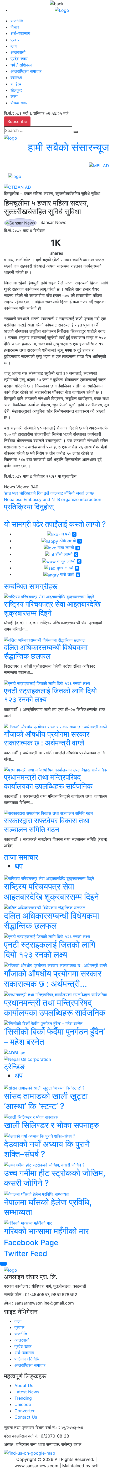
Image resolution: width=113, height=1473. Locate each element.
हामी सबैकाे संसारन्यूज (68, 147)
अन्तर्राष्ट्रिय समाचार (26, 71)
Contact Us (25, 1417)
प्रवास (15, 39)
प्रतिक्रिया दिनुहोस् (29, 506)
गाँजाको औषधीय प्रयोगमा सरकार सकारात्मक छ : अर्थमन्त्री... (52, 978)
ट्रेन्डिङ (14, 1066)
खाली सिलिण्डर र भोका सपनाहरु (51, 1125)
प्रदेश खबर (19, 58)
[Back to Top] (3, 1264)
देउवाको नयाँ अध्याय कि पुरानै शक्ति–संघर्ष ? (47, 1149)
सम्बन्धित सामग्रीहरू (30, 586)
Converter (24, 1410)
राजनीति (17, 20)
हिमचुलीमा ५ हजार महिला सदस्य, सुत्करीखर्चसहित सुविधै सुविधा (52, 193)
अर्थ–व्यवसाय (20, 33)
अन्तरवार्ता (18, 52)
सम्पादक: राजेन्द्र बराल (63, 1444)
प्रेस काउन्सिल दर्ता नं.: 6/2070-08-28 (36, 1436)
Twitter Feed (25, 1253)
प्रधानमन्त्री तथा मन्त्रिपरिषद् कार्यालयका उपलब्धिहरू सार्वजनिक (48, 782)
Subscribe (17, 121)
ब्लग (14, 46)
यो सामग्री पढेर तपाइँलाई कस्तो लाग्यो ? (55, 524)
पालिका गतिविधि (26, 1359)
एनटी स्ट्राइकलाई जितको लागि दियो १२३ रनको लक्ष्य (50, 695)
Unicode (22, 1404)
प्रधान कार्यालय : (17, 1286)
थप (18, 866)
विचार (15, 27)
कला (14, 96)
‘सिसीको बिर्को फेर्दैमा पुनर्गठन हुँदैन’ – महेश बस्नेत (54, 1036)
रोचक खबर (19, 102)
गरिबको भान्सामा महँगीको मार (46, 1231)
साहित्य (16, 83)
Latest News (26, 1391)
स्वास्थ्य (16, 77)
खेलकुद (16, 90)
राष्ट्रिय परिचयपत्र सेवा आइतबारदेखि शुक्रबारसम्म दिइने (52, 608)
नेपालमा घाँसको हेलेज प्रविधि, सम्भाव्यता (48, 1207)
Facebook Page (31, 1242)
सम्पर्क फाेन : (14, 1294)
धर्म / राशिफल (21, 65)
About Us (23, 1385)
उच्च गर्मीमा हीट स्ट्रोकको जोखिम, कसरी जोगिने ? (54, 1178)
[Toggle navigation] (39, 176)
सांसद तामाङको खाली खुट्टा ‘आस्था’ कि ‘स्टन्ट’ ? (46, 1101)
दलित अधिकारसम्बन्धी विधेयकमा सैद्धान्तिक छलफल (46, 652)
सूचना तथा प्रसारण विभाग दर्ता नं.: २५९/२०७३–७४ (43, 1427)
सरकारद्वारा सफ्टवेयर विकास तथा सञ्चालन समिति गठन (46, 825)
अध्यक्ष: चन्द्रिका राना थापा (24, 1444)
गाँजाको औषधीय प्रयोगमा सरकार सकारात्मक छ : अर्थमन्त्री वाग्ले (46, 739)
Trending (23, 1398)
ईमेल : (8, 1303)
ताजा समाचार (21, 857)
